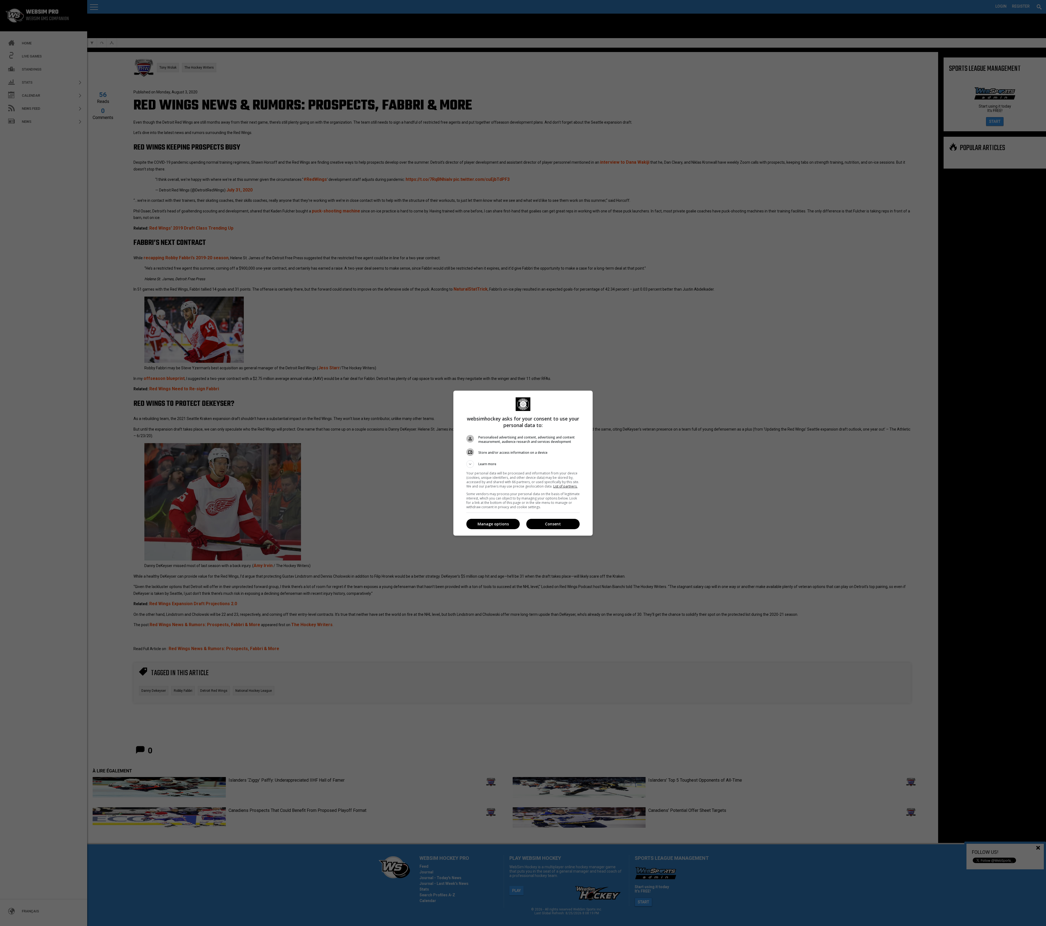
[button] (523, 464)
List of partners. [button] (565, 486)
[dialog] (523, 463)
